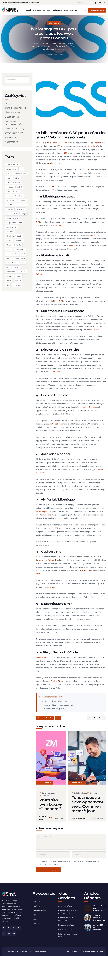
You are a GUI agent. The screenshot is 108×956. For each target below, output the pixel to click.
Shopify (16, 267)
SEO (7, 267)
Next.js (8, 249)
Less (57, 718)
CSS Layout (56, 371)
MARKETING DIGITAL (13, 129)
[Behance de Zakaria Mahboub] (9, 933)
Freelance (9, 209)
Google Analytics (12, 218)
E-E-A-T (23, 200)
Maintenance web (65, 929)
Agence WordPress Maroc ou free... (99, 917)
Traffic (19, 276)
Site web (23, 272)
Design (8, 178)
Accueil (28, 10)
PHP (23, 254)
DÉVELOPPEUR (54, 23)
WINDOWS (9, 137)
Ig (95, 3)
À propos (37, 10)
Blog (66, 10)
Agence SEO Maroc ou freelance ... (98, 927)
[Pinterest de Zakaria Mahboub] (18, 928)
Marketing (19, 240)
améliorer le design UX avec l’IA (54, 701)
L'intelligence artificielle (14, 236)
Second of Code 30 (44, 657)
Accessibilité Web (12, 165)
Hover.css (57, 225)
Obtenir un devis (97, 10)
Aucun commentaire (55, 55)
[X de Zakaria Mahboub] (9, 928)
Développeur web (12, 191)
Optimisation (20, 249)
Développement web (13, 182)
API (21, 169)
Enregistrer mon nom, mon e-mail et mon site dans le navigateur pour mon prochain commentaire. (70, 862)
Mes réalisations (39, 910)
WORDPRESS (10, 142)
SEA (23, 263)
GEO (15, 214)
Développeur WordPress (14, 196)
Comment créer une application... (99, 908)
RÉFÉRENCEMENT (12, 133)
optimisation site (12, 254)
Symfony (9, 276)
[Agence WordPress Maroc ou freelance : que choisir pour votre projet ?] (87, 917)
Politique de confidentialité (93, 951)
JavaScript (9, 232)
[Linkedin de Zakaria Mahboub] (4, 933)
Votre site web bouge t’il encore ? (50, 804)
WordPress (16, 285)
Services (46, 10)
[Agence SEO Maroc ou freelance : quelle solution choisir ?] (87, 927)
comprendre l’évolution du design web (57, 705)
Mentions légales (73, 951)
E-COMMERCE (11, 117)
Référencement (20, 258)
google (23, 214)
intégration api (11, 227)
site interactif (10, 272)
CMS (6, 103)
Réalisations (57, 10)
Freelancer (20, 209)
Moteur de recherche (13, 245)
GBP (7, 214)
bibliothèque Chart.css (87, 407)
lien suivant (94, 329)
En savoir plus (43, 817)
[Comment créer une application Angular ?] (87, 908)
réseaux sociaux (12, 263)
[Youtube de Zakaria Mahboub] (13, 933)
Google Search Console (14, 223)
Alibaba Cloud (11, 169)
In (104, 3)
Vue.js (8, 281)
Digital (17, 178)
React (8, 258)
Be (100, 3)
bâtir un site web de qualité (52, 708)
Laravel (8, 240)
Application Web (65, 906)
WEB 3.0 (18, 281)
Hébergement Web (66, 925)
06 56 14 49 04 (80, 2)
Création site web (20, 174)
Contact (73, 10)
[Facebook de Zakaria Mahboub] (4, 928)
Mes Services (37, 906)
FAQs (34, 919)
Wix (7, 285)
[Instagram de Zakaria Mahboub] (13, 928)
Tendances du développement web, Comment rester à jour (87, 804)
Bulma (38, 573)
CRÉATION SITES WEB (13, 108)
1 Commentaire (98, 818)
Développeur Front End (45, 718)
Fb (91, 3)
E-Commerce (10, 200)
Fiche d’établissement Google (16, 205)
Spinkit (39, 274)
